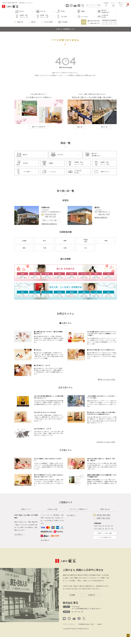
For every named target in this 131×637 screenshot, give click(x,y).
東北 (44, 241)
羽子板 (63, 11)
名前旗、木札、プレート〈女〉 (24, 16)
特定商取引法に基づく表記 (86, 624)
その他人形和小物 (105, 16)
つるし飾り (64, 16)
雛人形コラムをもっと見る (106, 379)
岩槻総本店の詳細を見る (49, 224)
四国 (65, 248)
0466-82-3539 (104, 214)
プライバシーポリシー (69, 624)
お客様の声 (91, 595)
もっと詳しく (18, 534)
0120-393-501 (50, 214)
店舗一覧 (20, 22)
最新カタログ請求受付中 (38, 127)
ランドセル (84, 16)
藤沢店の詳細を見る (101, 217)
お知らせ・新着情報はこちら (65, 29)
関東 (65, 241)
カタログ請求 (48, 22)
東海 (105, 241)
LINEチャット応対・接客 (49, 220)
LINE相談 (64, 22)
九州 (85, 248)
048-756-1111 (50, 216)
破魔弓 (83, 11)
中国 (44, 248)
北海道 (24, 241)
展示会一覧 (104, 127)
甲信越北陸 (85, 241)
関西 (24, 248)
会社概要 (72, 595)
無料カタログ (105, 172)
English (99, 624)
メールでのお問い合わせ (104, 537)
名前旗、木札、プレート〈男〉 (44, 16)
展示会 (33, 22)
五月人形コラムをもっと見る (106, 442)
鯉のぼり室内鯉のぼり (106, 11)
